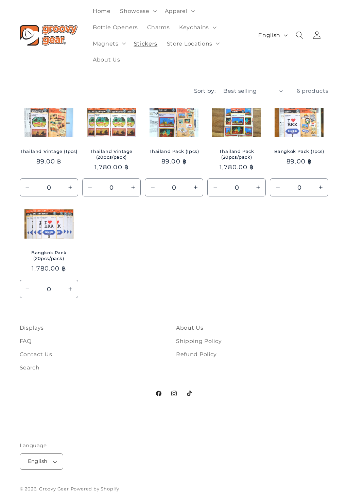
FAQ (26, 340)
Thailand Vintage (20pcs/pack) (111, 154)
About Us (190, 327)
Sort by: (205, 90)
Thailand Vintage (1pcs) (48, 151)
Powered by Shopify (95, 488)
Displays (32, 327)
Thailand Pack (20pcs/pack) (236, 154)
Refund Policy (196, 354)
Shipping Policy (199, 340)
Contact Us (36, 354)
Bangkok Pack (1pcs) (299, 151)
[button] (137, 11)
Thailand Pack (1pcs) (174, 151)
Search (30, 367)
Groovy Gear (54, 488)
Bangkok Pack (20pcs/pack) (48, 255)
